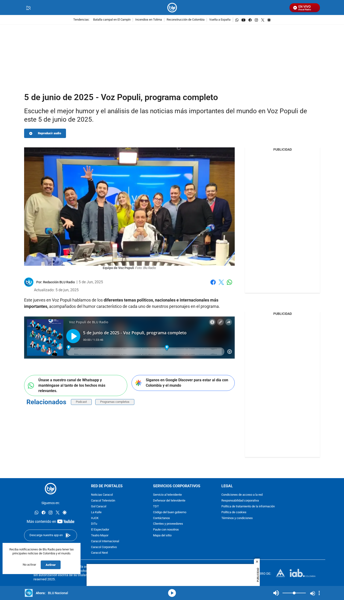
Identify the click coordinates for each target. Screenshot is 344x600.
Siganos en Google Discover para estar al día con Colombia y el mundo (187, 383)
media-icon (172, 593)
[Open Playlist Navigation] (319, 593)
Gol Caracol (98, 506)
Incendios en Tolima (148, 20)
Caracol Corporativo (104, 547)
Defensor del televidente (169, 500)
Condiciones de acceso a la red (242, 494)
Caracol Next (99, 552)
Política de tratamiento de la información (248, 506)
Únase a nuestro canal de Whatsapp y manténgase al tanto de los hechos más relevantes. (71, 385)
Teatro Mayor (99, 535)
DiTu (94, 523)
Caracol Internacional (105, 541)
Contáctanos (161, 518)
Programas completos (114, 402)
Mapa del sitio (162, 535)
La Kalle (96, 512)
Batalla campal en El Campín (112, 20)
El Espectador (100, 529)
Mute (276, 593)
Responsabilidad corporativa (240, 500)
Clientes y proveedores (168, 523)
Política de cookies (233, 512)
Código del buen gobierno (169, 512)
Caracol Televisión (103, 500)
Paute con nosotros (166, 529)
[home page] (172, 7)
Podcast (81, 402)
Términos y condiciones (237, 518)
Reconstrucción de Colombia (186, 20)
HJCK (95, 518)
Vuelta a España (220, 20)
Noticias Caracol (102, 494)
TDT (156, 506)
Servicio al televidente (167, 494)
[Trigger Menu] (28, 7)
